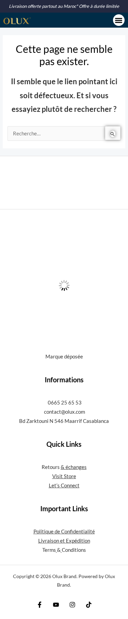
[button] (119, 20)
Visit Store (64, 476)
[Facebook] (40, 605)
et (62, 541)
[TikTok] (89, 605)
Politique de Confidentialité (64, 531)
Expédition (78, 541)
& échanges (74, 467)
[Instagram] (72, 605)
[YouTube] (56, 605)
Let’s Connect (64, 485)
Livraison (48, 541)
